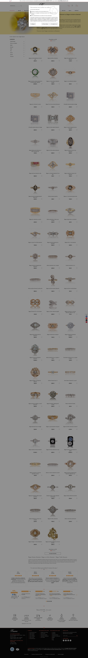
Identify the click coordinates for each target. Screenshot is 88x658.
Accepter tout (54, 24)
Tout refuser (45, 24)
